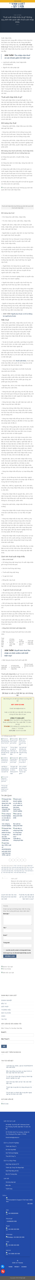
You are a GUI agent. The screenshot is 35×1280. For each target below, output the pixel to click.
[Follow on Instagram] (16, 1258)
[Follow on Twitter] (18, 1258)
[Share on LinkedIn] (25, 860)
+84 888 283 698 (13, 1229)
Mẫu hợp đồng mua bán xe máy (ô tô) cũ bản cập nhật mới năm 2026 (19, 1071)
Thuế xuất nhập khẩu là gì (20, 872)
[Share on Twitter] (16, 860)
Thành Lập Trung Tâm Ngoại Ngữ (15, 1167)
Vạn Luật (22, 1278)
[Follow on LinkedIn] (20, 1258)
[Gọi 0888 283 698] (3, 1271)
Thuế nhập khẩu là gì (19, 870)
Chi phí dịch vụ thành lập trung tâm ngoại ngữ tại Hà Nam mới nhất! (19, 1093)
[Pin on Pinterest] (22, 860)
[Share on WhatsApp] (10, 860)
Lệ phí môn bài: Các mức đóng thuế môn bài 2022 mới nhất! (9, 897)
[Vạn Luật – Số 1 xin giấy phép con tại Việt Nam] (17, 5)
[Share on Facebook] (13, 860)
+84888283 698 (11, 1221)
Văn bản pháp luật (11, 1182)
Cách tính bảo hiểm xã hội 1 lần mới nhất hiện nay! (18, 1082)
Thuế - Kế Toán (17, 15)
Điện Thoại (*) (5, 1039)
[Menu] (2, 5)
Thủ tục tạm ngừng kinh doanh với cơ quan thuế (4, 788)
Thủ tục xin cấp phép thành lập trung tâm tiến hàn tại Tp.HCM (5, 751)
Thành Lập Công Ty (11, 1146)
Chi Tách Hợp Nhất (11, 1149)
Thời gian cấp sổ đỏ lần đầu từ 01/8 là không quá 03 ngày (14, 770)
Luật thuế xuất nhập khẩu (18, 867)
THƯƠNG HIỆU (6, 1010)
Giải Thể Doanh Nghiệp (12, 1153)
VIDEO (3, 1016)
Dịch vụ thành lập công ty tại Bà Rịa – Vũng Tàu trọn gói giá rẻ (23, 770)
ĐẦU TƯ (3, 1003)
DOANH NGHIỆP (6, 1000)
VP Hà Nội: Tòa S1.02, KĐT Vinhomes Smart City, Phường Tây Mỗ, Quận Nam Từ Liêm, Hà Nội (18, 1126)
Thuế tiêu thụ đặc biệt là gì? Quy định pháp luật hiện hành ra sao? (26, 897)
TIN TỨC (4, 1019)
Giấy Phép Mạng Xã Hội (12, 1170)
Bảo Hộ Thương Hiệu (11, 1174)
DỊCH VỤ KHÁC (6, 1013)
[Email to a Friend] (19, 860)
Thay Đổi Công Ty (11, 1156)
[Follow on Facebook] (14, 1258)
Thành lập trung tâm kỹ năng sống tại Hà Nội (19, 1088)
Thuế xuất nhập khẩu (8, 872)
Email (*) (3, 1032)
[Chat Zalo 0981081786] (2, 1266)
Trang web (6, 942)
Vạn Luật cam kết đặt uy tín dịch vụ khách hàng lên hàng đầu (23, 751)
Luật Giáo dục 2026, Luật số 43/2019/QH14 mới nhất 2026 (19, 1066)
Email (5, 935)
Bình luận (6, 913)
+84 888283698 (13, 1213)
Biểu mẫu (8, 1185)
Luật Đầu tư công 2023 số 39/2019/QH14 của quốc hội (5, 769)
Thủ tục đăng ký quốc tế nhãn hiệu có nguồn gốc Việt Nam (14, 751)
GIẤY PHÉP (4, 1006)
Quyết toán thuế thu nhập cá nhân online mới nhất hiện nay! (17, 653)
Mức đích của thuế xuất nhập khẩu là (18, 869)
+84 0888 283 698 (14, 1253)
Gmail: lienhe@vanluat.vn (12, 1137)
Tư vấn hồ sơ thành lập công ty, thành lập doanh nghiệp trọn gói (19, 1077)
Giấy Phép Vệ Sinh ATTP (12, 1164)
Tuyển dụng (9, 1188)
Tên (4, 927)
